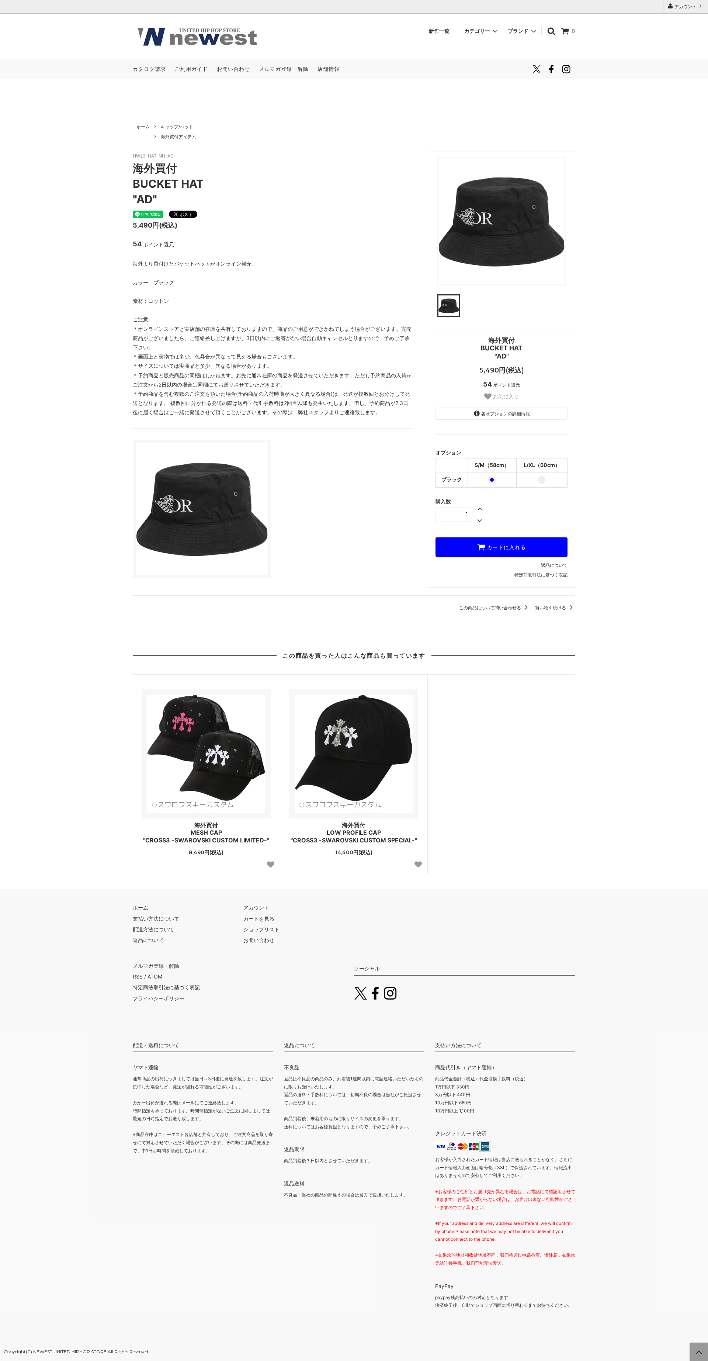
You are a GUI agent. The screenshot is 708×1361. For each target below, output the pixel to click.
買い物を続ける (551, 607)
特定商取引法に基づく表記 (541, 575)
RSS (138, 976)
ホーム (143, 126)
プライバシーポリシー (158, 998)
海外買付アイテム (178, 136)
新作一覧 (442, 31)
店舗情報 (328, 69)
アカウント (685, 6)
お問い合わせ (233, 69)
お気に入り (505, 396)
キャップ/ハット (177, 126)
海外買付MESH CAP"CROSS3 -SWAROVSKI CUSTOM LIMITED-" (206, 832)
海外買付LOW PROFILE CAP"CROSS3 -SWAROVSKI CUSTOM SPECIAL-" (354, 832)
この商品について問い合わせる (490, 607)
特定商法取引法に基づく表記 (166, 987)
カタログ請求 (149, 69)
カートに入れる (505, 547)
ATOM (155, 976)
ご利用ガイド (191, 69)
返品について (554, 565)
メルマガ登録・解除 (284, 69)
